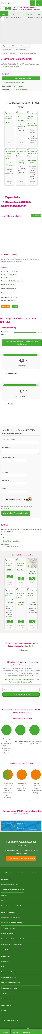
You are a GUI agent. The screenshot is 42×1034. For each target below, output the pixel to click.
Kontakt (15, 306)
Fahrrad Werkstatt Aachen (9, 164)
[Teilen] (34, 1031)
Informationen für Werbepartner (11, 944)
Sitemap (4, 993)
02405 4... (11, 86)
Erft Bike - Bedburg (21, 162)
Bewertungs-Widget (7, 933)
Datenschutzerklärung (11, 506)
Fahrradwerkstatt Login (10, 1020)
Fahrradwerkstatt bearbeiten (10, 917)
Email (4, 488)
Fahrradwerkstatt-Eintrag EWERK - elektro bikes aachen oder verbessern (8, 790)
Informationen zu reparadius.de (11, 906)
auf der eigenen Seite (21, 787)
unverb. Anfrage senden (22, 78)
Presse (3, 1010)
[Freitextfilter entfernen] (33, 3)
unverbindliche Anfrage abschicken (15, 513)
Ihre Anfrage (6, 447)
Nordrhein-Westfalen (17, 281)
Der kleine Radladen (21, 603)
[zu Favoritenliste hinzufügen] (3, 19)
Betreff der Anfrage (8, 439)
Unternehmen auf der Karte (10, 884)
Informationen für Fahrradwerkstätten (13, 939)
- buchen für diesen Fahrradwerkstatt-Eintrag (36, 788)
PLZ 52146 (13, 275)
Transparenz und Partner (9, 988)
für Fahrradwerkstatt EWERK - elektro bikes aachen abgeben (6, 746)
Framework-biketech (32, 162)
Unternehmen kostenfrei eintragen (12, 922)
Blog (2, 900)
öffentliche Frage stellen (22, 694)
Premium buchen (9, 928)
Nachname (6, 480)
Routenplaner (37, 216)
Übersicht (4, 14)
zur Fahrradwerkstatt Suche (2, 8)
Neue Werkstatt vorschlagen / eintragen (21, 858)
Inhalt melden (23, 650)
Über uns (4, 895)
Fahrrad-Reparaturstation (32, 572)
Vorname (5, 472)
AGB (2, 966)
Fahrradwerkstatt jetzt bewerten (22, 343)
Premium (37, 104)
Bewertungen (30, 14)
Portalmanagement (7, 999)
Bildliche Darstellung (9, 457)
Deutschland (10, 284)
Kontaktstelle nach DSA (8, 977)
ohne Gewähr (29, 646)
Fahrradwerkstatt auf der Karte (14, 82)
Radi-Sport (9, 123)
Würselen (9, 278)
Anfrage (38, 14)
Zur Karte (6, 538)
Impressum (4, 961)
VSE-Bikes (9, 570)
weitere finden (21, 741)
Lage (12, 14)
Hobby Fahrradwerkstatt (32, 131)
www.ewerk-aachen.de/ (19, 89)
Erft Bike (21, 120)
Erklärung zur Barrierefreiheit (10, 982)
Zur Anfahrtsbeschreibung (11, 541)
